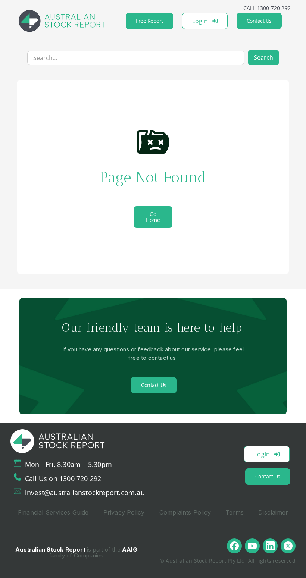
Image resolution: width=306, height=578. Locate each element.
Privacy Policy (124, 512)
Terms (234, 512)
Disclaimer (273, 512)
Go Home (153, 216)
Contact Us (259, 20)
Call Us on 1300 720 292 (63, 478)
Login (200, 21)
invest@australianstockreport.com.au (85, 492)
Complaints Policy (185, 512)
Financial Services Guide (53, 512)
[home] (62, 21)
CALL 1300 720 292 (267, 8)
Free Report (149, 20)
